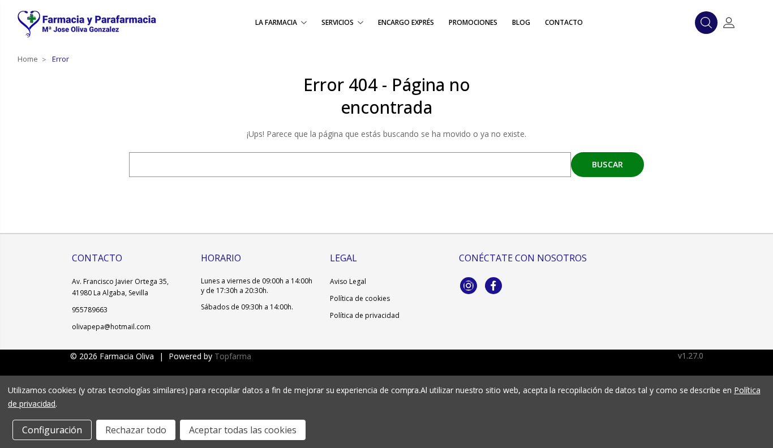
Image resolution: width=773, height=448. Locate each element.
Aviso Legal (348, 281)
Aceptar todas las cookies (243, 430)
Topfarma (232, 356)
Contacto (564, 22)
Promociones (473, 22)
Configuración (52, 430)
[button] (706, 22)
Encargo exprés (406, 22)
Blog (521, 22)
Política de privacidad (365, 315)
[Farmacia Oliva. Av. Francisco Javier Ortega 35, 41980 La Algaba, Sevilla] (86, 23)
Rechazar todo (135, 430)
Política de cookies (360, 298)
